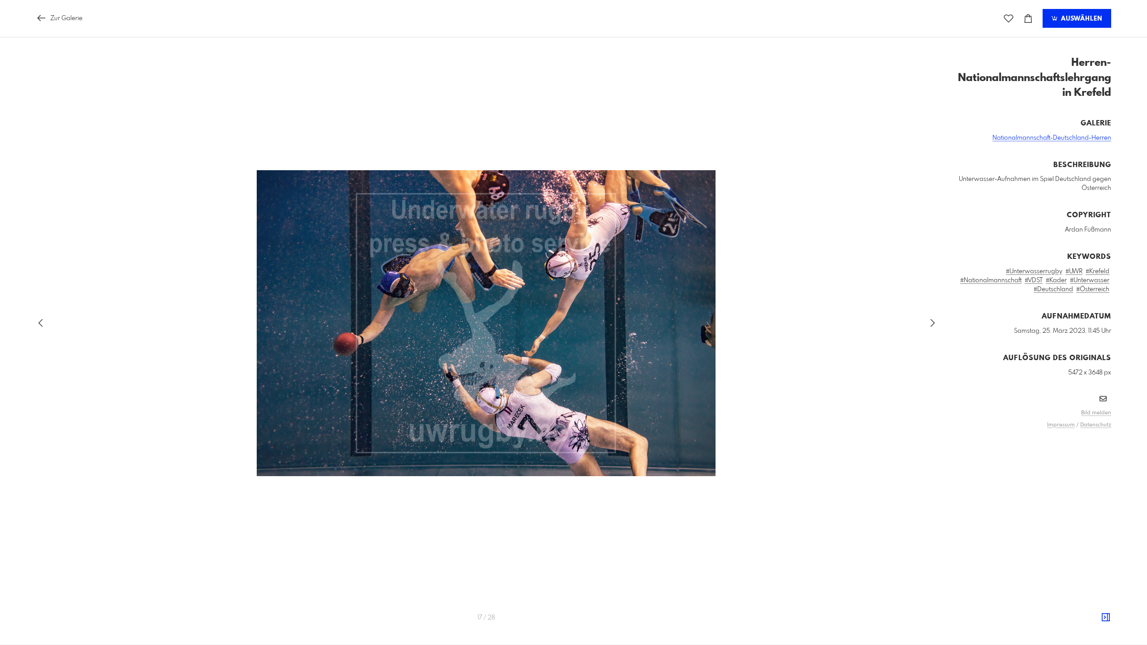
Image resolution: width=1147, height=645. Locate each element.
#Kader (1056, 280)
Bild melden (1096, 413)
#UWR (1073, 271)
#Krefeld (1097, 271)
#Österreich (1092, 289)
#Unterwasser (1089, 280)
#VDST (1034, 280)
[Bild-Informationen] (1105, 618)
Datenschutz (1095, 425)
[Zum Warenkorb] (1028, 19)
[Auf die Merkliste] (1008, 19)
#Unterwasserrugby (1034, 271)
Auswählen (1080, 19)
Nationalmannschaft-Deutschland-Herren (1051, 138)
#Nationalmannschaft (991, 280)
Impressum (1061, 425)
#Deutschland (1053, 289)
